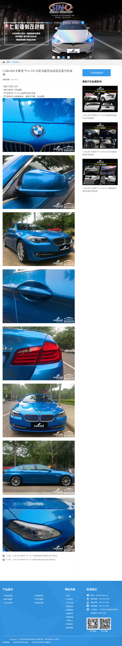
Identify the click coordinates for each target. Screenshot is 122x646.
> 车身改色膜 (7, 596)
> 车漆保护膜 (38, 596)
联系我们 (76, 23)
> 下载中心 (69, 620)
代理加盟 (57, 23)
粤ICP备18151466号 (52, 639)
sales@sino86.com (102, 595)
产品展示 (12, 23)
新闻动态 (30, 23)
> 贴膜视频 (69, 610)
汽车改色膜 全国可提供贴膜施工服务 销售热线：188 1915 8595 (62, 16)
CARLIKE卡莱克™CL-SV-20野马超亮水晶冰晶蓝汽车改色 (34, 560)
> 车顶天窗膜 (38, 599)
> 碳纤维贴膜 (7, 599)
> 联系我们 (69, 624)
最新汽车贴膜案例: (92, 81)
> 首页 (67, 596)
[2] (58, 57)
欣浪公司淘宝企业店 (20, 642)
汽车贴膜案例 (96, 73)
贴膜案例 (48, 23)
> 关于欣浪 (69, 603)
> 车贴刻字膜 (38, 603)
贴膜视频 (39, 23)
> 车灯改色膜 (7, 603)
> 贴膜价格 (69, 617)
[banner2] (68, 57)
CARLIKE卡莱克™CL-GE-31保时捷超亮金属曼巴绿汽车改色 (35, 556)
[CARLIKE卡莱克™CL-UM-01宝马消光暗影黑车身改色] (100, 135)
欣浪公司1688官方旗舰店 (41, 642)
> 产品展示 (69, 599)
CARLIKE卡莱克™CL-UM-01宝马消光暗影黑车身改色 (99, 153)
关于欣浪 (21, 23)
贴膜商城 (67, 23)
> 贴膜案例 (69, 613)
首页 (5, 23)
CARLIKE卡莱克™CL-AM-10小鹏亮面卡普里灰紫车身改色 (99, 189)
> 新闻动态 (69, 606)
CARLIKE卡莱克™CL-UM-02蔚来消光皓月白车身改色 (99, 116)
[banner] (53, 57)
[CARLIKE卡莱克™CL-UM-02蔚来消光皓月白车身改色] (100, 99)
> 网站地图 (69, 628)
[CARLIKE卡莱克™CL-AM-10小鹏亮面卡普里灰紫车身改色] (100, 172)
